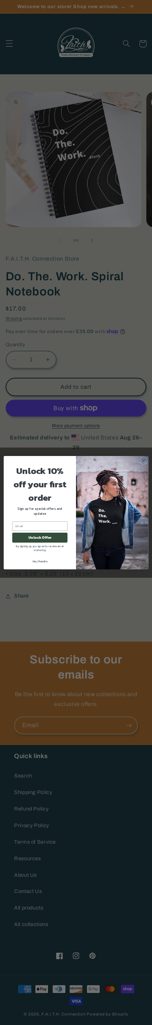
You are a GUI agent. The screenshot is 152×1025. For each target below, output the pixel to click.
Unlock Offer (40, 537)
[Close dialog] (143, 460)
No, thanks (40, 561)
